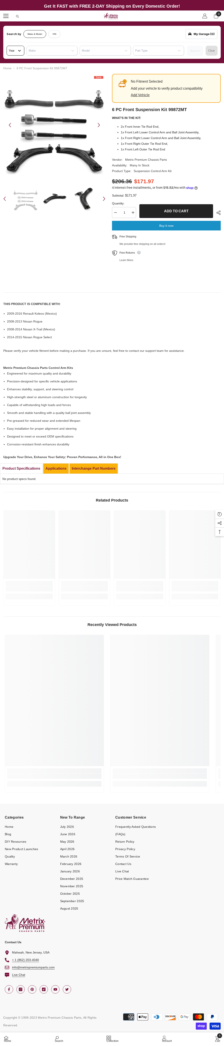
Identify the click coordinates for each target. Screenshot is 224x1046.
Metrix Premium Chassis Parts (146, 159)
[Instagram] (20, 989)
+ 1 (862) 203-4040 (25, 960)
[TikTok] (44, 989)
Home (7, 68)
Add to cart (176, 211)
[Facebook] (9, 989)
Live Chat (18, 974)
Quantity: (118, 203)
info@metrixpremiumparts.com (33, 967)
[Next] (98, 125)
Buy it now (166, 225)
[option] (54, 125)
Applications (56, 468)
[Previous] (9, 125)
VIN (54, 34)
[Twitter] (67, 989)
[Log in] (204, 16)
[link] (29, 588)
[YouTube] (55, 989)
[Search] (17, 16)
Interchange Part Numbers (94, 468)
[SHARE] (217, 212)
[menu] (6, 16)
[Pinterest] (32, 989)
